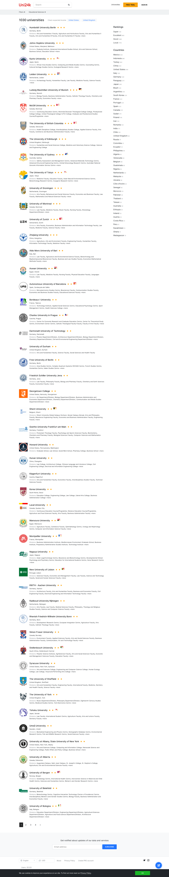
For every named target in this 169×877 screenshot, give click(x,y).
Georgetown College (39, 391)
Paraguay (117, 80)
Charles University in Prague (43, 315)
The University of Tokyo (41, 172)
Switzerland (33, 223)
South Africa (33, 651)
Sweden (32, 729)
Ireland (116, 213)
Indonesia (117, 58)
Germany (32, 31)
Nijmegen (42, 604)
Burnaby (39, 635)
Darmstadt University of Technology (47, 331)
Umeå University (37, 726)
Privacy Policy (69, 861)
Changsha (38, 461)
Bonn (38, 620)
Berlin (39, 31)
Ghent (38, 412)
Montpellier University (40, 536)
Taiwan (116, 202)
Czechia (32, 318)
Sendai (37, 713)
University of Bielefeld (40, 788)
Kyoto (37, 62)
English (26, 860)
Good (115, 39)
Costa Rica (118, 220)
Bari (34, 254)
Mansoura (38, 524)
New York (43, 666)
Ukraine (116, 180)
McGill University (37, 105)
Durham (44, 350)
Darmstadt (40, 334)
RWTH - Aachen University (42, 585)
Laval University (37, 505)
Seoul (41, 492)
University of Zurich (39, 219)
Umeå (38, 729)
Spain (31, 287)
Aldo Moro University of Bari (43, 250)
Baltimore (51, 46)
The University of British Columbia (46, 123)
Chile (115, 132)
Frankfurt (40, 430)
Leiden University (38, 74)
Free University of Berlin (41, 360)
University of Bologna (40, 806)
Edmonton (39, 760)
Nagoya (37, 555)
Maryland (43, 46)
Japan (31, 62)
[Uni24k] (25, 4)
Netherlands (33, 77)
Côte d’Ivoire (119, 184)
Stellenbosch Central (46, 651)
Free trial (130, 5)
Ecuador (117, 147)
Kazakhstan (118, 228)
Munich (39, 93)
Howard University (38, 444)
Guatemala (118, 165)
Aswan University (38, 268)
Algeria (116, 154)
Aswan (36, 272)
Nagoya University (38, 552)
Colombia (117, 143)
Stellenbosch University (41, 648)
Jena (38, 379)
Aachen (39, 588)
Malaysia (117, 176)
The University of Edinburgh (43, 139)
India (115, 128)
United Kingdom (89, 20)
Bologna (36, 809)
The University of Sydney (42, 154)
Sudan (116, 113)
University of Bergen (39, 772)
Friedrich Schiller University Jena (45, 375)
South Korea (33, 492)
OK (142, 873)
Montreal (39, 109)
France (31, 303)
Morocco (117, 191)
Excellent (117, 35)
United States (74, 20)
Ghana (116, 231)
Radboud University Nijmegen (44, 601)
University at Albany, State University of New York (54, 741)
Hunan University (37, 458)
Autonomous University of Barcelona (47, 284)
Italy (30, 254)
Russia (116, 139)
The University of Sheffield (42, 679)
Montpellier (39, 539)
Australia (32, 158)
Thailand (117, 198)
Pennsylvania (45, 448)
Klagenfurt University (40, 473)
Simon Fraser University (41, 632)
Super (115, 31)
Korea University (37, 489)
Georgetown (52, 394)
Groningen (43, 191)
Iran (115, 121)
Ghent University (37, 409)
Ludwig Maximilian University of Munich (48, 90)
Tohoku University (38, 710)
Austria (31, 477)
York (43, 698)
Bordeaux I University (40, 299)
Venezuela (117, 158)
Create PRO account (86, 861)
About (59, 861)
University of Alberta (39, 757)
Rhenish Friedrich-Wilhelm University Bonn (50, 616)
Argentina (117, 91)
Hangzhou (38, 238)
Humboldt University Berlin (42, 27)
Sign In (144, 5)
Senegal (116, 187)
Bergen (38, 776)
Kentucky (43, 394)
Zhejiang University (39, 235)
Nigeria (116, 169)
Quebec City (40, 508)
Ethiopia (116, 209)
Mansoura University (39, 520)
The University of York (40, 694)
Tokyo (37, 176)
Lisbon (38, 573)
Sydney (39, 158)
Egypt (31, 272)
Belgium (32, 412)
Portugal (32, 573)
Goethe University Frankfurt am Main (47, 427)
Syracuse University (39, 663)
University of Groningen (41, 188)
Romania (117, 125)
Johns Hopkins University (42, 43)
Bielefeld (40, 791)
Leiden (41, 77)
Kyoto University (37, 59)
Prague (38, 318)
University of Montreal (40, 203)
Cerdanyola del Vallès (42, 287)
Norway (32, 776)
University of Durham (39, 346)
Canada (32, 109)
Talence (38, 303)
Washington (54, 448)
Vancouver (39, 127)
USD (43, 860)
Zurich (41, 223)
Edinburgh (45, 142)
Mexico (116, 54)
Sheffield (45, 682)
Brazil (115, 88)
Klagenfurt (39, 477)
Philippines (118, 150)
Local (115, 42)
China (31, 238)
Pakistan (117, 195)
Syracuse (51, 666)
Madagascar (118, 235)
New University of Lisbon (41, 569)
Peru (115, 224)
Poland (116, 117)
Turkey (116, 62)
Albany (50, 745)
